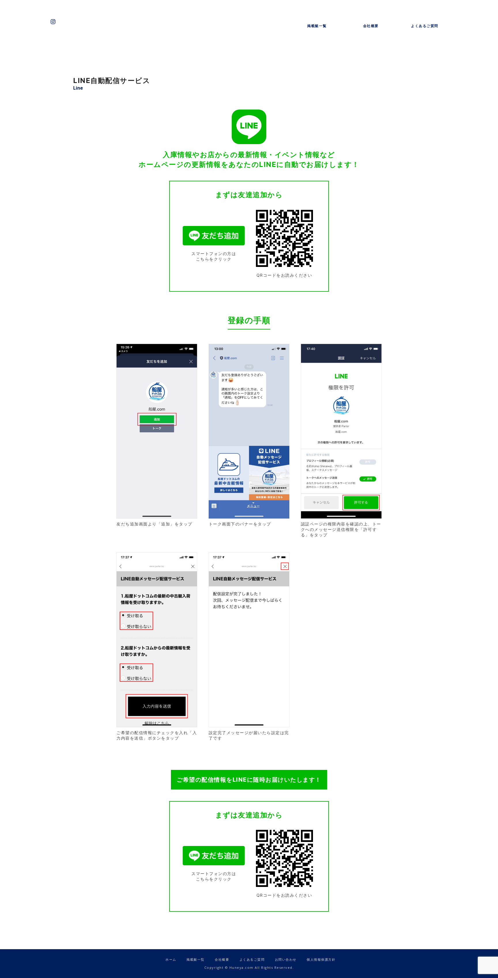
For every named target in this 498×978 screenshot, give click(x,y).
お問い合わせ (76, 21)
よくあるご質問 (424, 26)
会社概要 (371, 26)
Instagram (53, 21)
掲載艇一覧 (317, 26)
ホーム (170, 959)
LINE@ (64, 21)
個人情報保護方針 (321, 959)
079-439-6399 (87, 21)
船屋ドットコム (249, 20)
